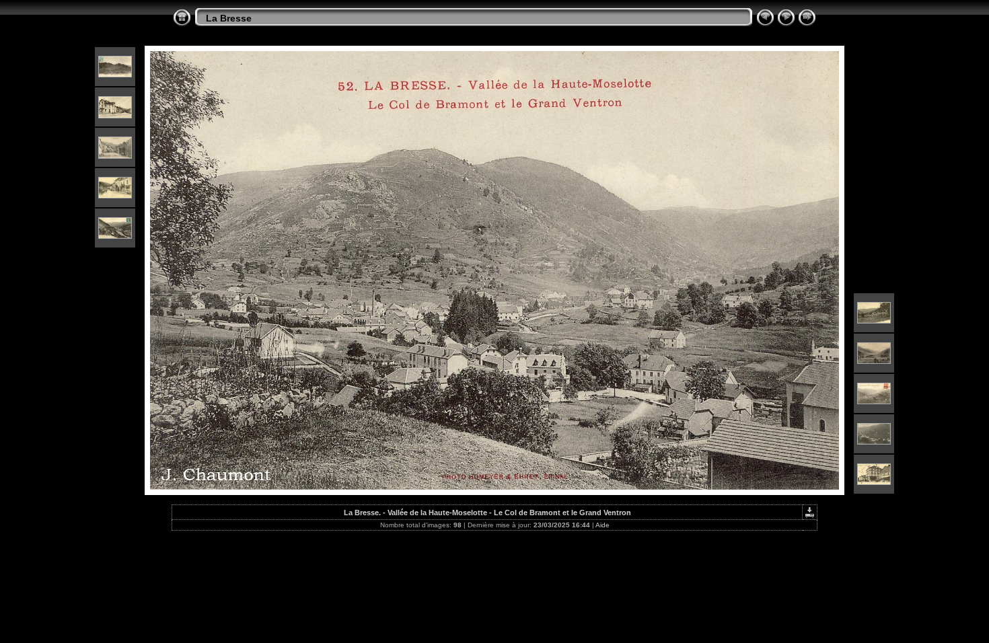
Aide (602, 525)
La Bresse (229, 18)
